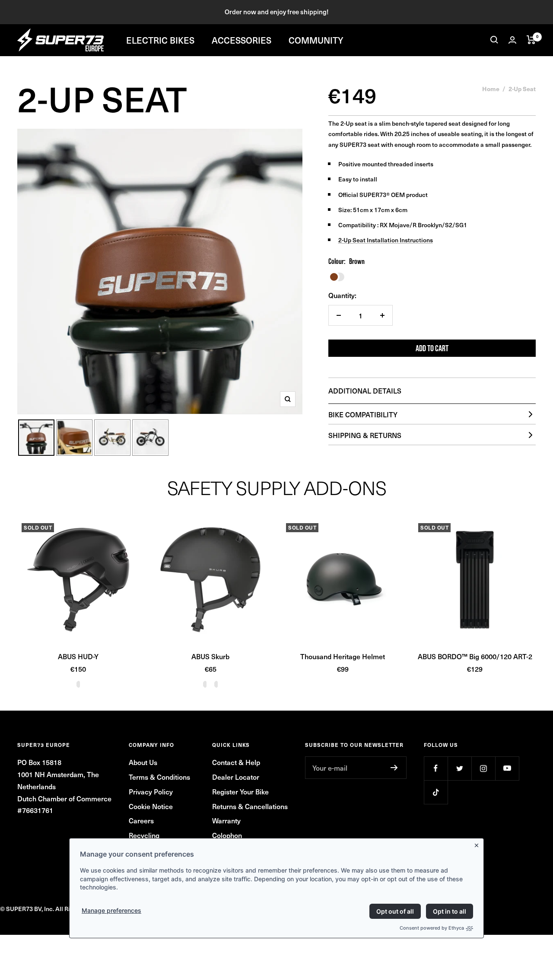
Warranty (226, 820)
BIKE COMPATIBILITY (362, 414)
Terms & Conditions (159, 777)
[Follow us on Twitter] (459, 768)
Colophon (227, 835)
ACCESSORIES (241, 40)
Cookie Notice (151, 806)
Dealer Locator (235, 777)
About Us (143, 762)
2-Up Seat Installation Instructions (385, 240)
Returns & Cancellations (250, 806)
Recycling (144, 835)
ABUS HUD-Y (78, 656)
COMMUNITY (316, 40)
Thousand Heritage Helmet (342, 656)
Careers (141, 820)
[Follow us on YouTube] (507, 768)
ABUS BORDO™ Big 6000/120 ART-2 (475, 656)
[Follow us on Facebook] (436, 768)
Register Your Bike (240, 791)
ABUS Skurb (210, 656)
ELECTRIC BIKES (160, 40)
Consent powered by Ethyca (432, 928)
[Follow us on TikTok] (436, 792)
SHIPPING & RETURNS (364, 435)
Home (490, 88)
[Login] (512, 40)
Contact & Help (236, 762)
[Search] (494, 40)
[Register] (394, 768)
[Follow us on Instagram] (483, 768)
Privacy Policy (151, 791)
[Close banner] (478, 843)
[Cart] (531, 39)
